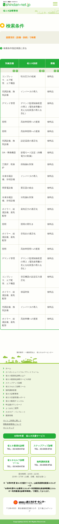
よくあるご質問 (12, 408)
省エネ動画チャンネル (15, 401)
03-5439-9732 (19, 449)
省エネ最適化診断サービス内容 (18, 379)
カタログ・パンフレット (16, 412)
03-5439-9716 (46, 465)
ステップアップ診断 (14, 383)
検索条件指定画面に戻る (15, 48)
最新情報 (9, 415)
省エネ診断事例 (12, 394)
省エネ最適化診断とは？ (16, 376)
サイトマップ (8, 428)
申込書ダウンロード (14, 405)
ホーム (8, 368)
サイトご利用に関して (12, 421)
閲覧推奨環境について (12, 424)
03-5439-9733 (46, 449)
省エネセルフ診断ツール (16, 387)
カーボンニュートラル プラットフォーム (22, 372)
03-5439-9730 (19, 466)
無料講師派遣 (11, 390)
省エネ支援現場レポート (16, 397)
